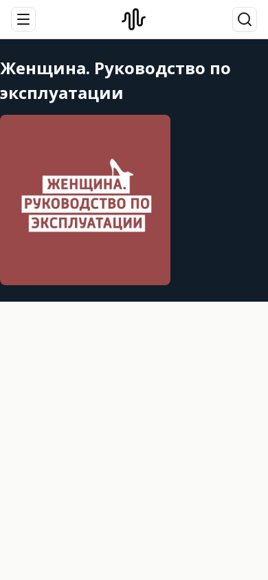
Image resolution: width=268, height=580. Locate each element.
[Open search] (244, 19)
